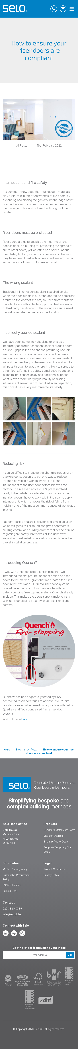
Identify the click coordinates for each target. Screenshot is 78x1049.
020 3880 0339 (12, 908)
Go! (70, 954)
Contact (9, 902)
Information (11, 863)
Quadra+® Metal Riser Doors (59, 829)
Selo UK (39, 1029)
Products (50, 824)
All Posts (32, 749)
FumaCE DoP (10, 890)
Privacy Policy (51, 875)
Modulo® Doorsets (53, 835)
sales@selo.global (12, 914)
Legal (47, 863)
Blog (18, 749)
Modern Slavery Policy (15, 869)
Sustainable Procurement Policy (16, 877)
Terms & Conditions (54, 869)
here (24, 719)
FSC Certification (12, 885)
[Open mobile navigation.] (71, 9)
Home (6, 749)
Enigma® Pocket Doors (56, 841)
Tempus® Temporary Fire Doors (57, 849)
